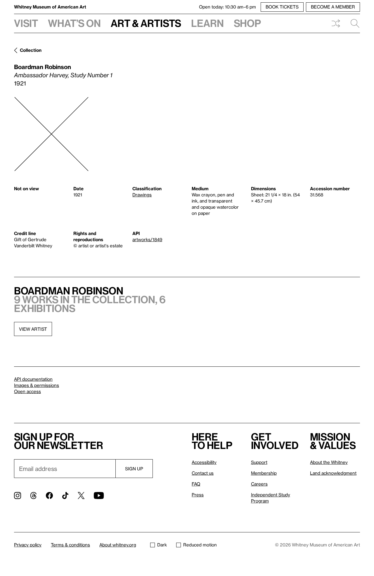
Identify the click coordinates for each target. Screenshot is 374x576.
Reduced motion (200, 544)
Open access (27, 391)
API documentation (33, 379)
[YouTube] (98, 495)
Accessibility (204, 462)
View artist (33, 329)
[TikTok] (65, 495)
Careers (259, 483)
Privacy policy (27, 544)
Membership (264, 473)
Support (259, 462)
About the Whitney (329, 462)
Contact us (203, 473)
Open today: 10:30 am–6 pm (227, 6)
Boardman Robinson (42, 66)
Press (198, 494)
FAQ (196, 483)
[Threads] (33, 495)
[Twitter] (81, 495)
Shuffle (335, 23)
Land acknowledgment (333, 473)
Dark (162, 544)
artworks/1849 (147, 239)
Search (352, 23)
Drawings (142, 194)
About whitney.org (117, 544)
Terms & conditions (70, 544)
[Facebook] (49, 495)
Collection (30, 50)
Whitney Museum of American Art (50, 6)
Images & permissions (36, 385)
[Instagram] (17, 495)
